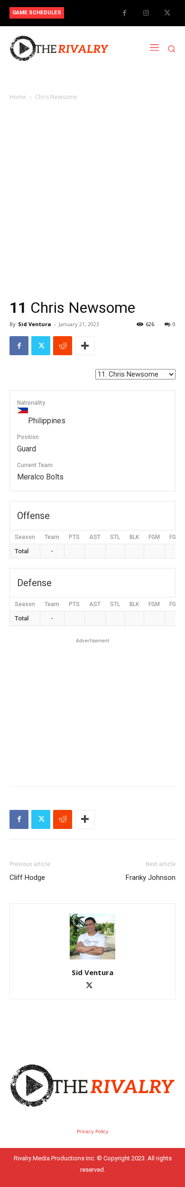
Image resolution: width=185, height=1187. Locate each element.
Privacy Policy (93, 1131)
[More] (85, 345)
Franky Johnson (151, 877)
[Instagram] (146, 13)
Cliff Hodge (27, 877)
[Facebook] (124, 13)
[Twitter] (167, 13)
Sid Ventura (34, 324)
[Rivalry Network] (59, 48)
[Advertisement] (92, 200)
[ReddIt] (62, 345)
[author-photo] (92, 959)
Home (17, 97)
